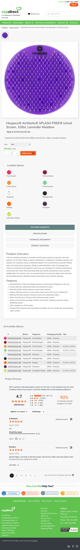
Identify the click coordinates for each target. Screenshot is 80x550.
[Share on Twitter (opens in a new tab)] (20, 439)
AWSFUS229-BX (14, 338)
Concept (34, 540)
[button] (6, 22)
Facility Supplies (60, 501)
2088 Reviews (21, 405)
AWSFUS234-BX (14, 366)
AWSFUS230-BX (14, 342)
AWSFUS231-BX (14, 346)
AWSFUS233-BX (14, 354)
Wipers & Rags (34, 501)
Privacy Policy (46, 523)
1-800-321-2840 (71, 2)
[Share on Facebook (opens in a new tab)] (16, 439)
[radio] (41, 395)
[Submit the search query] (48, 14)
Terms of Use (46, 518)
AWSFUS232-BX (14, 350)
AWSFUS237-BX (14, 371)
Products (5, 27)
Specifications (40, 233)
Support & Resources (49, 513)
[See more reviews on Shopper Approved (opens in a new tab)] (23, 439)
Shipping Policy (47, 528)
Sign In (74, 5)
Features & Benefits (40, 227)
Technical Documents (40, 240)
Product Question (40, 246)
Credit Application (48, 526)
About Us (44, 516)
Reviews (44, 511)
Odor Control (14, 27)
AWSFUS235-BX (14, 358)
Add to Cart (26, 153)
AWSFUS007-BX (14, 362)
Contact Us (45, 521)
